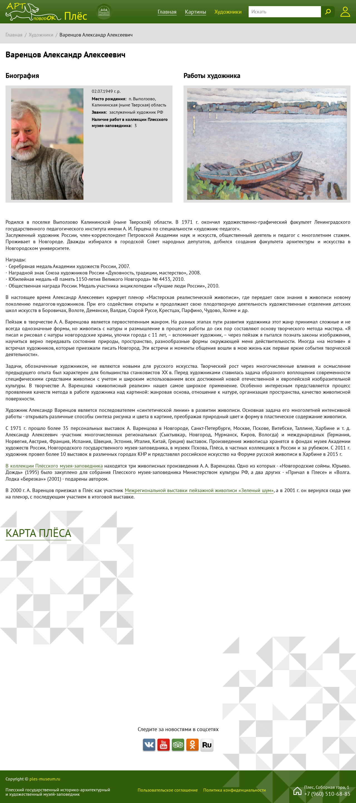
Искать (328, 11)
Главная (167, 11)
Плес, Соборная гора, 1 (326, 787)
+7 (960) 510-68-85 (327, 793)
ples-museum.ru (44, 779)
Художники (228, 11)
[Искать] (292, 11)
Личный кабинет (345, 12)
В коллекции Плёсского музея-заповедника (54, 466)
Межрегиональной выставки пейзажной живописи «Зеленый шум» (199, 490)
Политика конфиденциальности (234, 790)
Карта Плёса (38, 533)
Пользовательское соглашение (168, 790)
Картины (195, 11)
